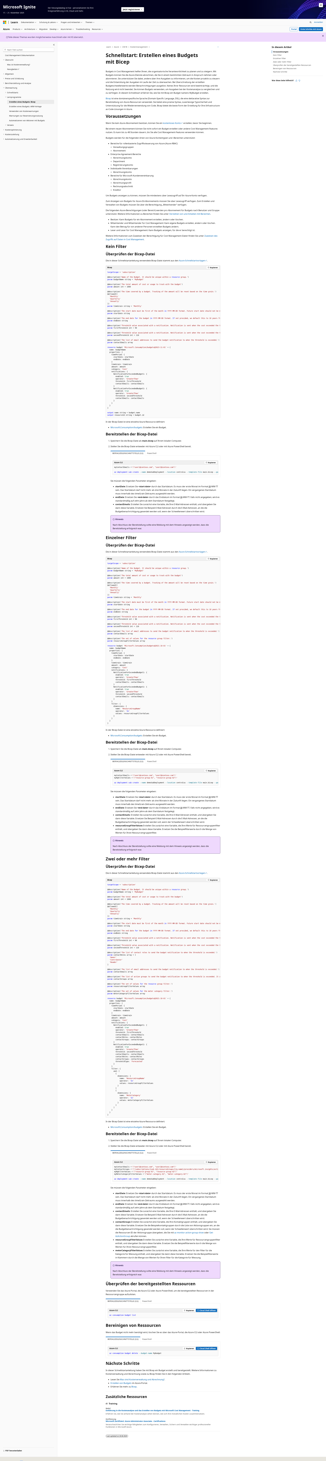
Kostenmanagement (139, 47)
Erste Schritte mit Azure (311, 29)
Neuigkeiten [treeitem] (12, 69)
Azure (116, 47)
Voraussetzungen (280, 52)
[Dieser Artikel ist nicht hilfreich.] (299, 80)
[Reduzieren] (54, 45)
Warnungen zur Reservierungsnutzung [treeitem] (26, 116)
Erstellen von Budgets (121, 1383)
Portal (294, 29)
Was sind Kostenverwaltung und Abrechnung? (142, 1379)
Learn (108, 47)
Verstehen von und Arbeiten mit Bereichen (189, 213)
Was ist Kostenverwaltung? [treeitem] (18, 64)
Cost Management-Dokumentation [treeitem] (20, 55)
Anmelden (318, 22)
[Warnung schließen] (321, 5)
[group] (163, 343)
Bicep (108, 98)
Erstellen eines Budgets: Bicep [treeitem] (22, 102)
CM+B (124, 47)
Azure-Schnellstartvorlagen (192, 260)
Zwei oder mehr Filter (282, 62)
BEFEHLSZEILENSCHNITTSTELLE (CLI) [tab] (127, 453)
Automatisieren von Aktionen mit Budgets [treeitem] (27, 120)
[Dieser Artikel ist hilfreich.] (296, 80)
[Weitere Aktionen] (218, 47)
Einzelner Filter (279, 58)
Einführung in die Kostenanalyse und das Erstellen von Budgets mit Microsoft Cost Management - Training (152, 1410)
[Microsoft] (4, 22)
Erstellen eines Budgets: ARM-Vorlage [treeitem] (25, 106)
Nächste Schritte (280, 72)
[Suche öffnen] (310, 22)
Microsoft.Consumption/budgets (126, 427)
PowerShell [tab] (152, 453)
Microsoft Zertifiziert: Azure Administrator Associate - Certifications (135, 1421)
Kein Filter (277, 55)
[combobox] (28, 50)
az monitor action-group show (189, 1232)
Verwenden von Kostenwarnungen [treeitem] (24, 111)
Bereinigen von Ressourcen (284, 68)
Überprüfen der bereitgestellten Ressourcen (292, 65)
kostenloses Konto (172, 123)
